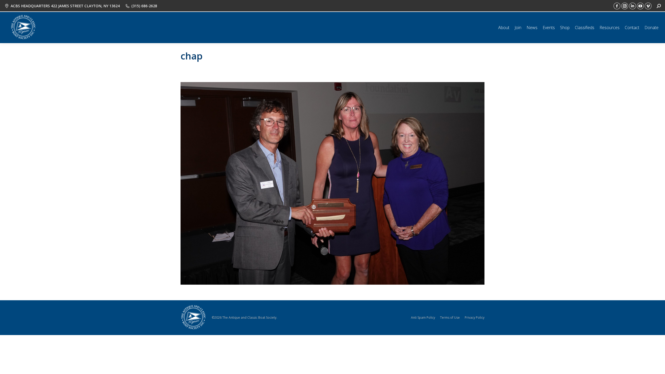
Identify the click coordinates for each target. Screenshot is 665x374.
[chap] (332, 183)
